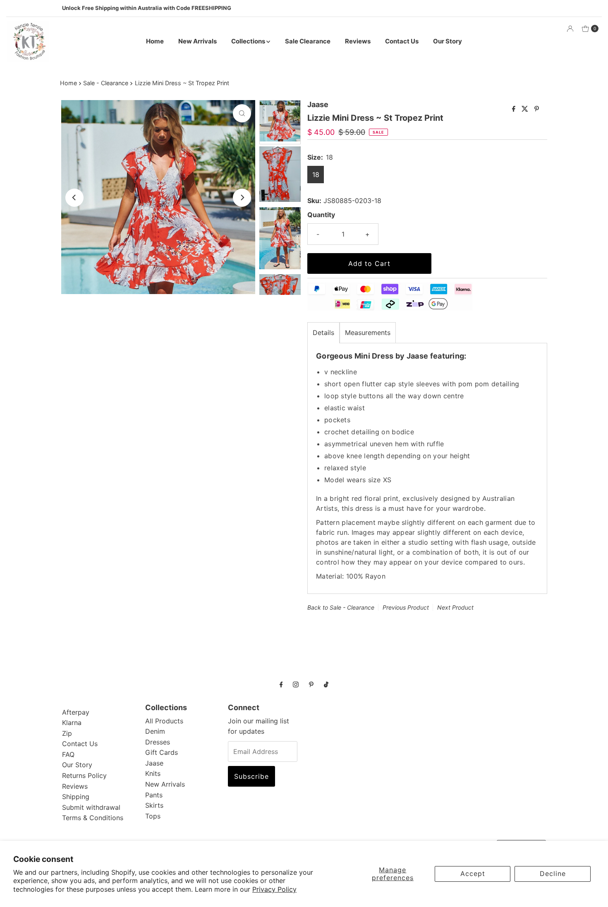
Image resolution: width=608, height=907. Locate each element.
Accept (472, 873)
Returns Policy (84, 775)
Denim (155, 731)
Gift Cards (161, 752)
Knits (152, 773)
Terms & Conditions (92, 818)
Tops (152, 816)
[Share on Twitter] (526, 109)
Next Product (455, 607)
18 (315, 174)
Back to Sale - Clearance (340, 607)
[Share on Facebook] (514, 109)
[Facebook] (281, 684)
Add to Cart (369, 263)
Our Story (447, 41)
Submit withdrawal (91, 807)
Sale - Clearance (105, 82)
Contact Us (402, 41)
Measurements (367, 332)
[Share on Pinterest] (536, 109)
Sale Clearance (307, 41)
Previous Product (406, 607)
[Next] (242, 198)
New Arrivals (197, 41)
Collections (248, 41)
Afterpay (75, 712)
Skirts (154, 805)
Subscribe (251, 776)
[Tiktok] (326, 684)
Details (323, 332)
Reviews (358, 41)
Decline (553, 873)
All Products (164, 721)
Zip (67, 733)
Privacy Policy (274, 889)
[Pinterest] (311, 684)
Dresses (157, 742)
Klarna (71, 722)
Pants (154, 795)
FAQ (68, 754)
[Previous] (74, 198)
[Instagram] (296, 684)
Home (155, 41)
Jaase (154, 763)
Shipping (75, 796)
